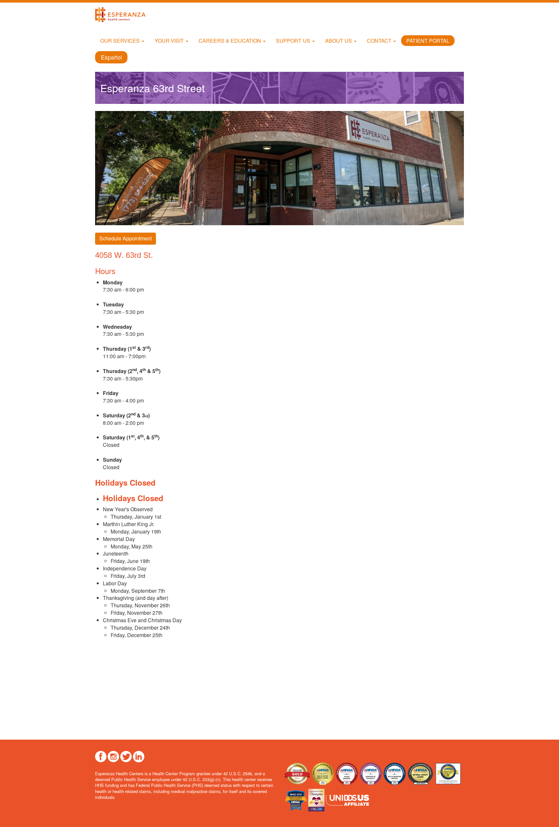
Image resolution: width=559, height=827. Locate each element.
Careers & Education (230, 40)
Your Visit (170, 40)
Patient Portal (427, 40)
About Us (339, 40)
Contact (380, 40)
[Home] (122, 14)
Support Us (294, 40)
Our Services (120, 40)
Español (111, 57)
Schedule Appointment (125, 238)
